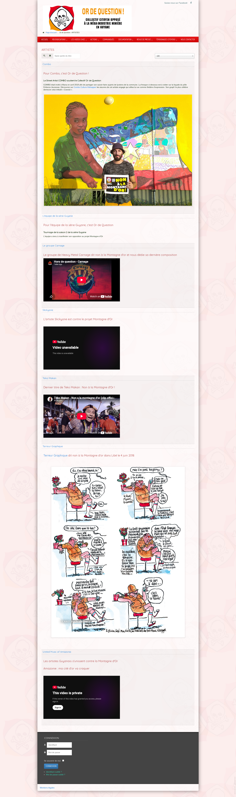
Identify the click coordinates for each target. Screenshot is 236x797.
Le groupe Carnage (53, 245)
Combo (47, 64)
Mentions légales (47, 788)
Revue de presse (144, 39)
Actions (93, 39)
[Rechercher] (44, 55)
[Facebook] (191, 3)
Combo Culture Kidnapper (85, 87)
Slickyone (48, 309)
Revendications (59, 39)
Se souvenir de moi (52, 761)
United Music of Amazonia (57, 651)
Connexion (51, 766)
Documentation (124, 39)
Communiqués (108, 39)
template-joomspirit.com (235, 785)
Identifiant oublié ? (54, 772)
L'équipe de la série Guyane (58, 215)
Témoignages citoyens (165, 39)
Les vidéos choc (78, 39)
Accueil (44, 39)
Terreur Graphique (53, 446)
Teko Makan (49, 378)
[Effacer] (50, 55)
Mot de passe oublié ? (55, 775)
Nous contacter (188, 39)
